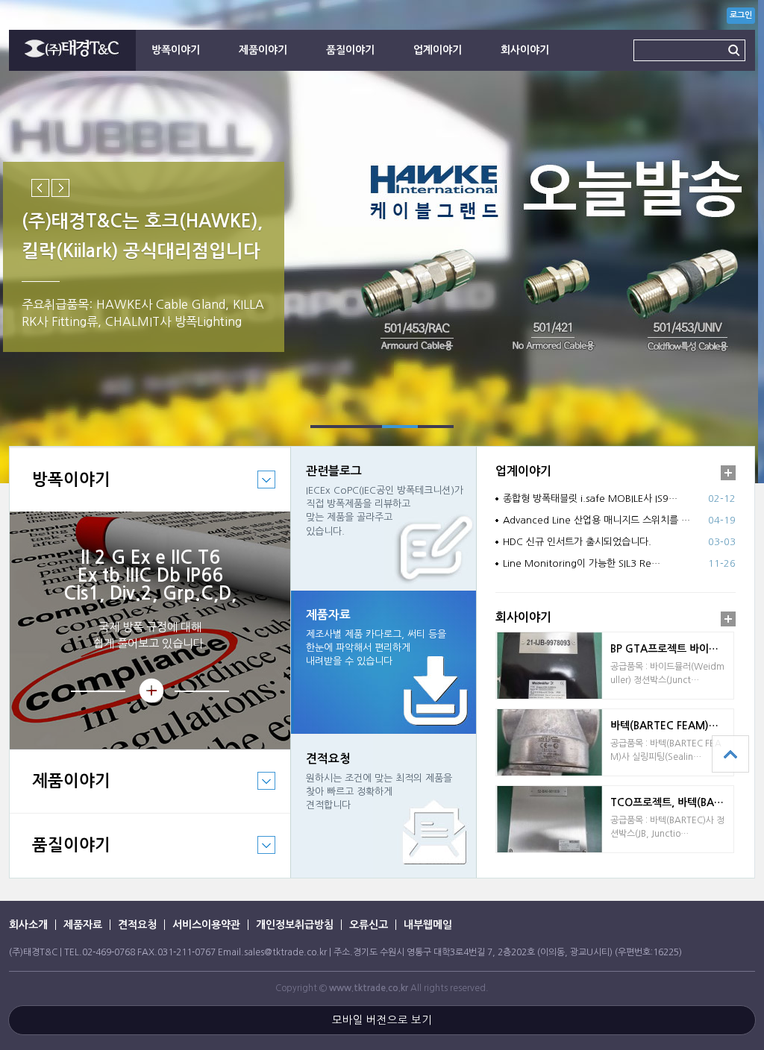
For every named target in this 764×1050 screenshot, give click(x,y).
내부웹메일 (428, 924)
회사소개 (28, 924)
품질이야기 (350, 50)
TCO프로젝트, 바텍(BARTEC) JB (671, 802)
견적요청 (137, 924)
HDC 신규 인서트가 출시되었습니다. (577, 542)
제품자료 (82, 924)
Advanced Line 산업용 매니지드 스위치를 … (596, 520)
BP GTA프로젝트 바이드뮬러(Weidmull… (671, 649)
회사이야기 (525, 50)
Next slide (60, 188)
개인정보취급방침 (295, 924)
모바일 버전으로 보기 (382, 1020)
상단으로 (730, 754)
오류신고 (368, 924)
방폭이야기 (175, 50)
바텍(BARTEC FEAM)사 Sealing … (671, 725)
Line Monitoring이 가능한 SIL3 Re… (581, 563)
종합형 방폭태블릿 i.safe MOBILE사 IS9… (590, 498)
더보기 (728, 472)
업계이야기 (437, 50)
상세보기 (150, 691)
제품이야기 (263, 50)
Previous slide (40, 188)
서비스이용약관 (206, 924)
